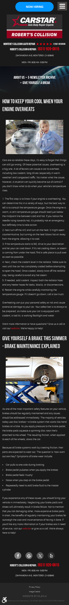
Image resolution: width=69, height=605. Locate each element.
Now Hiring (34, 7)
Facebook (17, 555)
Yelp (51, 555)
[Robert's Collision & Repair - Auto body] (34, 26)
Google (28, 555)
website (15, 328)
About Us (19, 77)
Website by (34, 596)
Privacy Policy (34, 587)
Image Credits (34, 592)
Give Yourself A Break (36, 83)
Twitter (40, 555)
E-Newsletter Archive (42, 77)
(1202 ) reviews (59, 44)
